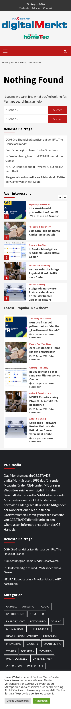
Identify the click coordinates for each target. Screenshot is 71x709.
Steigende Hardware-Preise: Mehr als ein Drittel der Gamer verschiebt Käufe (35, 179)
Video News (14, 666)
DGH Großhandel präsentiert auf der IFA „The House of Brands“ (34, 141)
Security (32, 643)
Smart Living (43, 265)
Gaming (33, 245)
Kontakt (47, 8)
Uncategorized (16, 658)
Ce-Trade (24, 8)
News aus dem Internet (22, 636)
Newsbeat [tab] (39, 307)
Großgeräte (14, 628)
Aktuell (32, 265)
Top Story (34, 204)
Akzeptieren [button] (41, 700)
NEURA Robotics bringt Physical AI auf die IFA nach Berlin (34, 169)
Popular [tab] (22, 307)
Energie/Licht (15, 621)
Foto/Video (38, 621)
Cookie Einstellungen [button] (18, 700)
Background (15, 613)
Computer (37, 613)
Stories (11, 651)
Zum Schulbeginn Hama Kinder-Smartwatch (32, 150)
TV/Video (46, 651)
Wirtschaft (45, 204)
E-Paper (36, 8)
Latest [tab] (9, 307)
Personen (50, 636)
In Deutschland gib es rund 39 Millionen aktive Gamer (34, 158)
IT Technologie (39, 628)
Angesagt (29, 606)
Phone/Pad (34, 227)
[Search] (65, 51)
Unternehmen (42, 658)
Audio (45, 606)
